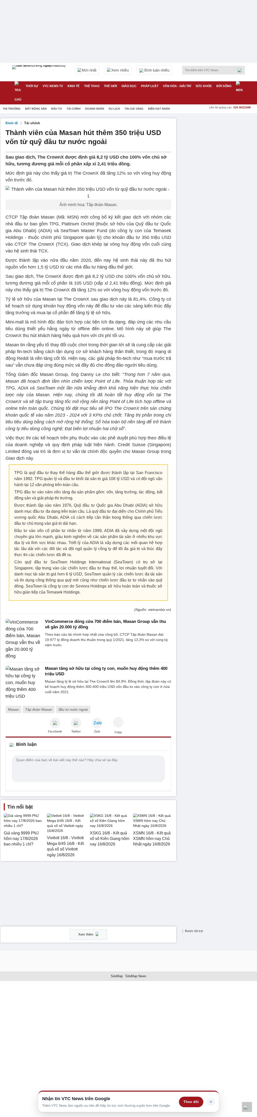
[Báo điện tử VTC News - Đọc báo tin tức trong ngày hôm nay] (39, 72)
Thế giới (110, 86)
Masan (13, 709)
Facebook (55, 731)
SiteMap (117, 976)
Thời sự (32, 86)
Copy (118, 732)
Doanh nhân (94, 108)
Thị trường (12, 108)
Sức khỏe (204, 86)
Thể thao (91, 86)
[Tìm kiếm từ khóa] (241, 70)
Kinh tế (74, 86)
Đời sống (223, 86)
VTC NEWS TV (53, 86)
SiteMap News (135, 976)
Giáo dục (129, 86)
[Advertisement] (218, 149)
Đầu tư (56, 108)
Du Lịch (114, 108)
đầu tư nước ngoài (73, 709)
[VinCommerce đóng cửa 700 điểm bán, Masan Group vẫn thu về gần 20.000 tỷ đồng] (24, 639)
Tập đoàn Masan (38, 709)
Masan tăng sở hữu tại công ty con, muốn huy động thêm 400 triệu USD (106, 671)
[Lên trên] (247, 1107)
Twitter (76, 731)
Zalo (97, 731)
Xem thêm (86, 934)
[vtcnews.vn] (55, 723)
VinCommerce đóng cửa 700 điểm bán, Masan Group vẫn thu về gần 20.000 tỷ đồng (105, 624)
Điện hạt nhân (159, 108)
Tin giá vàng (134, 108)
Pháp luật (149, 86)
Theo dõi (191, 1102)
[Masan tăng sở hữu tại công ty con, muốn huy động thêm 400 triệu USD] (24, 683)
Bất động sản (36, 108)
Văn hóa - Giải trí (177, 86)
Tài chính (74, 108)
